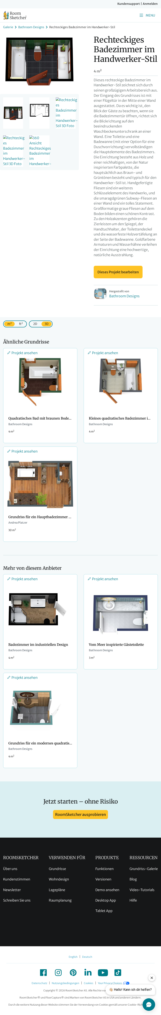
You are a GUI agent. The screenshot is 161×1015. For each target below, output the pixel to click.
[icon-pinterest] (73, 973)
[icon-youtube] (103, 973)
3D (46, 324)
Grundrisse (57, 869)
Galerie (8, 27)
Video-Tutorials (142, 890)
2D (35, 324)
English (73, 956)
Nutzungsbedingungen (65, 983)
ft (21, 324)
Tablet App (104, 911)
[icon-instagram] (58, 973)
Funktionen (104, 869)
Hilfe (133, 900)
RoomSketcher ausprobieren (80, 814)
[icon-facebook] (43, 973)
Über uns (10, 869)
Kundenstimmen (16, 879)
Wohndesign (59, 879)
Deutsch (87, 956)
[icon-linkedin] (88, 973)
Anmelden (150, 4)
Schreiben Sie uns (17, 900)
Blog (133, 879)
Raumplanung (60, 900)
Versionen (103, 879)
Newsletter (12, 890)
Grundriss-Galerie (144, 869)
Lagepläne (57, 890)
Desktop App (105, 900)
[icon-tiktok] (118, 973)
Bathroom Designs (31, 27)
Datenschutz (39, 983)
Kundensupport (128, 4)
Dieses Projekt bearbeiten (118, 272)
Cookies (88, 983)
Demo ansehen (107, 890)
